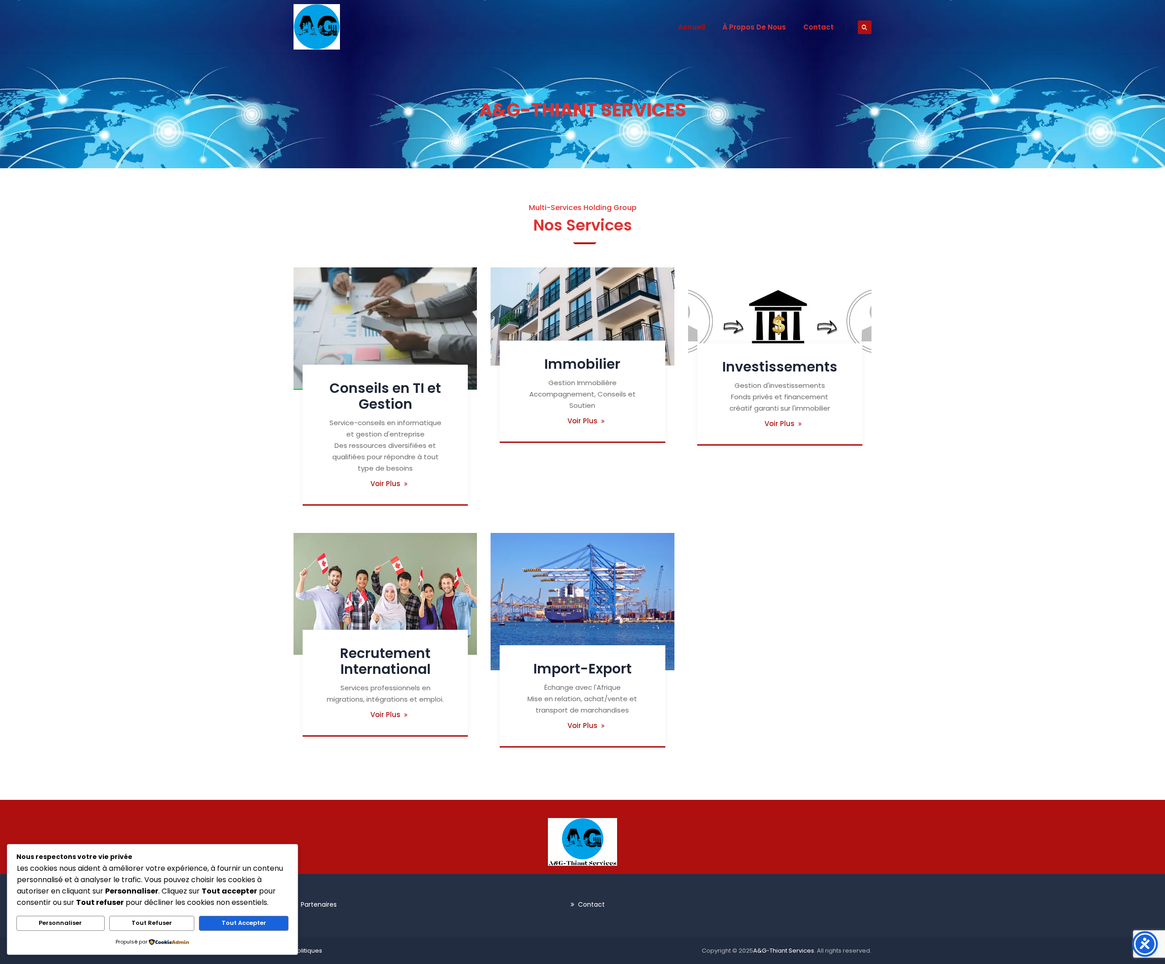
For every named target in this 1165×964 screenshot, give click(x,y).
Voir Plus (385, 483)
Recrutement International (385, 661)
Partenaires (319, 904)
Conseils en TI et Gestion (385, 396)
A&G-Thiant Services (783, 950)
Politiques (308, 950)
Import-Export (582, 668)
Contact (818, 27)
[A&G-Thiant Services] (317, 27)
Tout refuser (152, 923)
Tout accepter (244, 923)
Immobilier (582, 364)
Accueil (691, 27)
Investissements (779, 367)
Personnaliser (60, 923)
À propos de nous (754, 27)
